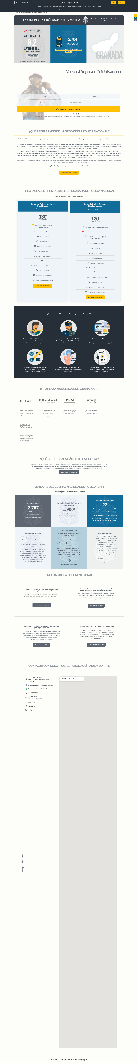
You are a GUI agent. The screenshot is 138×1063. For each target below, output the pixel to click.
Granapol (23, 12)
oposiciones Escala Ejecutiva (85, 155)
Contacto (99, 6)
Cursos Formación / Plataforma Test (76, 6)
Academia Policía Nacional (43, 6)
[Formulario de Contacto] (135, 20)
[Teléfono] (135, 15)
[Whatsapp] (135, 18)
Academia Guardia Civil (58, 6)
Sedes (89, 6)
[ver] (77, 114)
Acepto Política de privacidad (69, 114)
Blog (94, 6)
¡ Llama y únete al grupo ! (42, 285)
